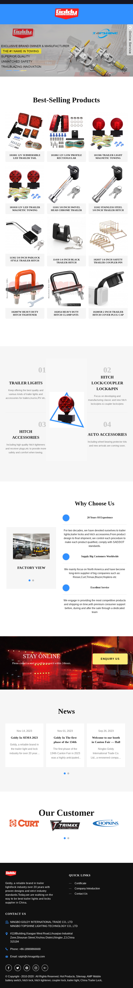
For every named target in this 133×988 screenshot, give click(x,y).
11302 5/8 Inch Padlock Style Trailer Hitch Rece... (25, 259)
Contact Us (81, 893)
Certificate (80, 883)
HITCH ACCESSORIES (25, 434)
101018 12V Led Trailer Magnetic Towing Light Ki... (25, 209)
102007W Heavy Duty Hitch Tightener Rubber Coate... (24, 313)
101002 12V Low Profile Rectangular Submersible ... (66, 157)
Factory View (31, 568)
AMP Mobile (94, 976)
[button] (15, 51)
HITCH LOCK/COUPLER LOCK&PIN (107, 383)
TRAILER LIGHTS (25, 383)
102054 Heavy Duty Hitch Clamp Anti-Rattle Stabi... (66, 313)
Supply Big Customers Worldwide (100, 556)
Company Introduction (87, 888)
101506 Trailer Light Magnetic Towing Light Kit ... (108, 157)
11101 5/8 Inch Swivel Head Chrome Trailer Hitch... (66, 209)
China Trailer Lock (91, 980)
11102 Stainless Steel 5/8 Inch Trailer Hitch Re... (108, 209)
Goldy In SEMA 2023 (24, 737)
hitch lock (27, 980)
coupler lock (59, 980)
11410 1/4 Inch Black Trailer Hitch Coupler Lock (66, 261)
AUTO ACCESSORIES (107, 434)
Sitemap (81, 976)
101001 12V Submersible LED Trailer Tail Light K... (24, 157)
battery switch (13, 980)
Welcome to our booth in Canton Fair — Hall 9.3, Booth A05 (106, 742)
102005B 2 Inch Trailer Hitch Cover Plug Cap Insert (108, 313)
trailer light (73, 980)
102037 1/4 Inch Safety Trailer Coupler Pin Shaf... (108, 261)
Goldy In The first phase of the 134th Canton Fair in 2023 (65, 742)
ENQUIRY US (110, 658)
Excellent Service (100, 587)
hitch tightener (43, 980)
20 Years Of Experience (100, 517)
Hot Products (67, 976)
